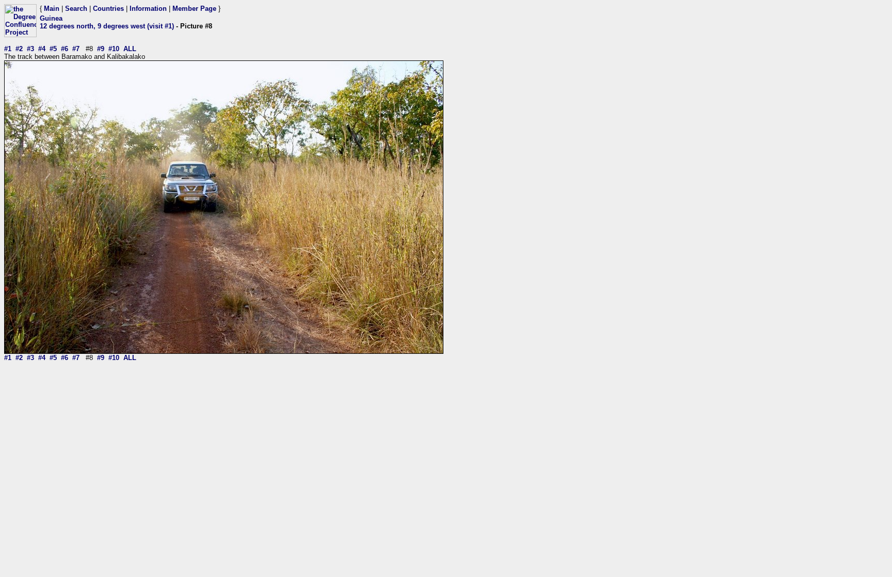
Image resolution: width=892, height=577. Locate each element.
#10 (113, 49)
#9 (100, 49)
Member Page (194, 8)
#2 (19, 49)
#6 (64, 49)
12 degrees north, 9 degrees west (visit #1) (107, 26)
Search (76, 8)
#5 (53, 49)
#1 (7, 49)
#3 (30, 49)
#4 (41, 49)
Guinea (51, 18)
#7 (75, 49)
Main (51, 8)
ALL (129, 49)
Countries (108, 8)
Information (148, 8)
